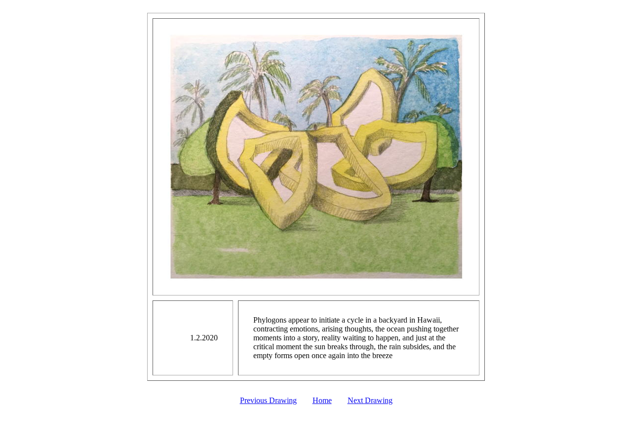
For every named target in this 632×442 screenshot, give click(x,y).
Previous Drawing (268, 400)
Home (322, 400)
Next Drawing (370, 400)
